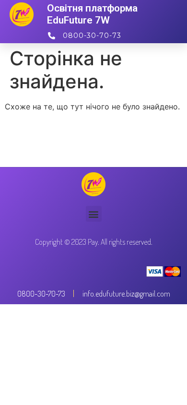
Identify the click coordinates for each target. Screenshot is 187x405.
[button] (94, 214)
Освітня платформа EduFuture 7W (92, 14)
